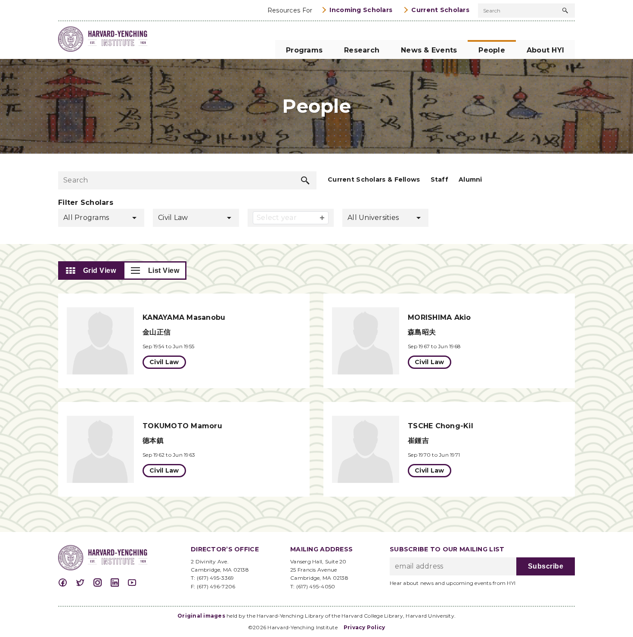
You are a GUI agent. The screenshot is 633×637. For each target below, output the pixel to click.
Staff (439, 179)
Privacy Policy (364, 627)
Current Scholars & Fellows (374, 179)
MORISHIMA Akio (439, 317)
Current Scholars (440, 10)
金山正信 (157, 332)
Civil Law (164, 362)
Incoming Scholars (360, 10)
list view (164, 270)
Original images (201, 615)
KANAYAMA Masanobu (184, 317)
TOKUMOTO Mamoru (182, 426)
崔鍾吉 (418, 440)
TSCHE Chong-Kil (440, 426)
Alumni (470, 179)
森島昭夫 (422, 332)
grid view (99, 270)
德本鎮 (153, 440)
